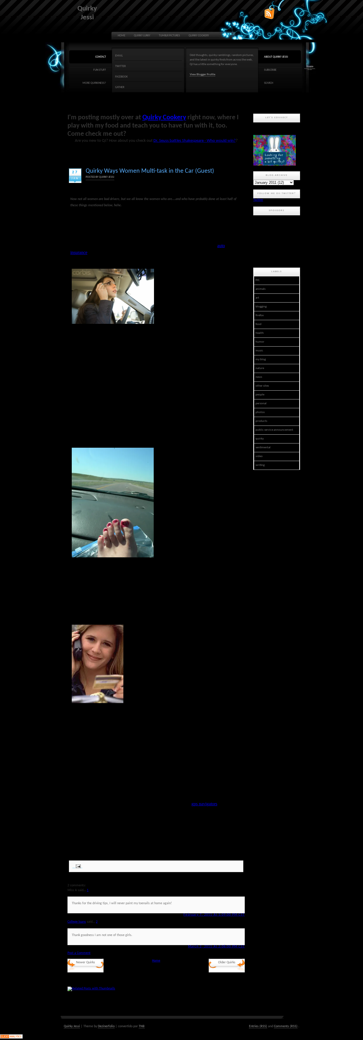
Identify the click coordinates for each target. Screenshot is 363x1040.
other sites (262, 385)
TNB (142, 1026)
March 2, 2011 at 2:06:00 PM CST (216, 946)
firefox (260, 315)
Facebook (121, 76)
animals (260, 289)
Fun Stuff (99, 70)
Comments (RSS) (285, 1026)
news (259, 377)
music (259, 350)
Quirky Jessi (72, 1026)
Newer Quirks (85, 962)
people (260, 394)
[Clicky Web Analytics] (11, 1037)
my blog (261, 359)
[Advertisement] (278, 240)
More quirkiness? (94, 83)
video (259, 456)
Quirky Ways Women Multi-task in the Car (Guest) (150, 171)
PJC (258, 280)
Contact (100, 57)
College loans (76, 922)
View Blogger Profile (202, 74)
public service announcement (274, 430)
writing (260, 465)
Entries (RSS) (258, 1026)
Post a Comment (78, 953)
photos (260, 412)
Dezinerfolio (106, 1026)
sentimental (263, 447)
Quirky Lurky (142, 35)
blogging (261, 306)
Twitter (120, 66)
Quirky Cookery (199, 35)
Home (121, 35)
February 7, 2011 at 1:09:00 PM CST (214, 914)
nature (260, 368)
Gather (119, 87)
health (260, 333)
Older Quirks (226, 962)
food (258, 324)
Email (119, 55)
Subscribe (270, 70)
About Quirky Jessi (276, 57)
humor (260, 341)
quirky (260, 438)
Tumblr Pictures (169, 35)
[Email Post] (77, 866)
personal (261, 403)
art (257, 297)
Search (268, 83)
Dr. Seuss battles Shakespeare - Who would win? (194, 141)
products (261, 421)
